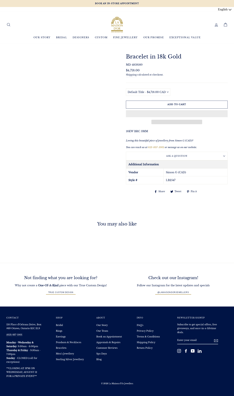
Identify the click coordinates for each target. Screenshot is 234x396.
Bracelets (61, 348)
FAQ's (140, 325)
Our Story (41, 37)
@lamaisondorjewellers (173, 292)
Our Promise (153, 37)
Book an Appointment (109, 336)
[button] (177, 113)
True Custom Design (61, 292)
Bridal (61, 37)
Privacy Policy (145, 331)
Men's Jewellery (65, 353)
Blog (99, 359)
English (223, 9)
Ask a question (176, 156)
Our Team (102, 331)
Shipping (131, 74)
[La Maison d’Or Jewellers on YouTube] (193, 351)
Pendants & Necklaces (68, 342)
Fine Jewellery (125, 37)
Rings (59, 331)
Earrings (61, 336)
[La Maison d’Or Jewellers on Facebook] (186, 351)
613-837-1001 (156, 147)
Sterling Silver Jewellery (70, 359)
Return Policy (145, 348)
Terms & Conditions (148, 336)
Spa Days (101, 353)
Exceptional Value (185, 37)
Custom (101, 37)
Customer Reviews (106, 348)
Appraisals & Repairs (108, 342)
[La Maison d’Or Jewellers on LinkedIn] (200, 351)
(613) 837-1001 (14, 334)
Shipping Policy (146, 342)
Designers (81, 37)
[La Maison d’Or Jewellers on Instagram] (179, 351)
